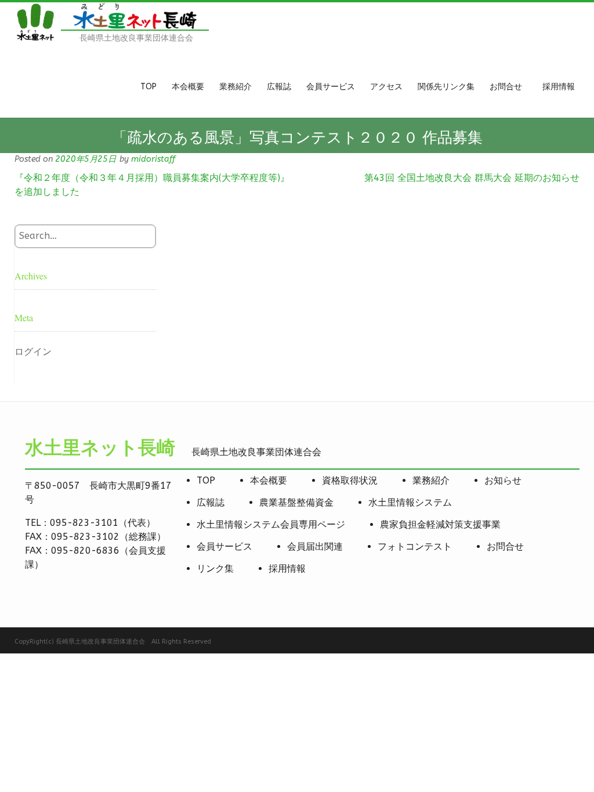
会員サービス (224, 546)
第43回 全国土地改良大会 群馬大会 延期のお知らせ (471, 177)
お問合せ (505, 546)
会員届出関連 (315, 546)
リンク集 (215, 568)
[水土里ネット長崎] (35, 39)
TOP (206, 480)
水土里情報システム (410, 502)
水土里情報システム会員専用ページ (271, 524)
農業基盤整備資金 (296, 502)
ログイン (33, 351)
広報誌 (210, 502)
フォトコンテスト (415, 546)
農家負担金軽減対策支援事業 (440, 524)
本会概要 (268, 480)
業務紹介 (431, 480)
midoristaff (153, 159)
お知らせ (502, 480)
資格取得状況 (350, 480)
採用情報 (287, 568)
